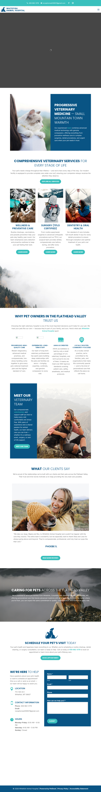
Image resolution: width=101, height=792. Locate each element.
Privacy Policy (63, 789)
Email (49, 684)
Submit (52, 721)
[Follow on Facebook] (68, 3)
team (69, 128)
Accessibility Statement (79, 789)
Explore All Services (50, 181)
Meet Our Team (22, 446)
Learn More (23, 252)
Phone (49, 692)
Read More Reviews (50, 558)
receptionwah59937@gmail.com (54, 3)
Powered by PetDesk (48, 789)
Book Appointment (50, 658)
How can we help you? (56, 701)
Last (70, 680)
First (48, 680)
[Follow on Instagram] (72, 3)
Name (50, 674)
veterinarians (19, 412)
